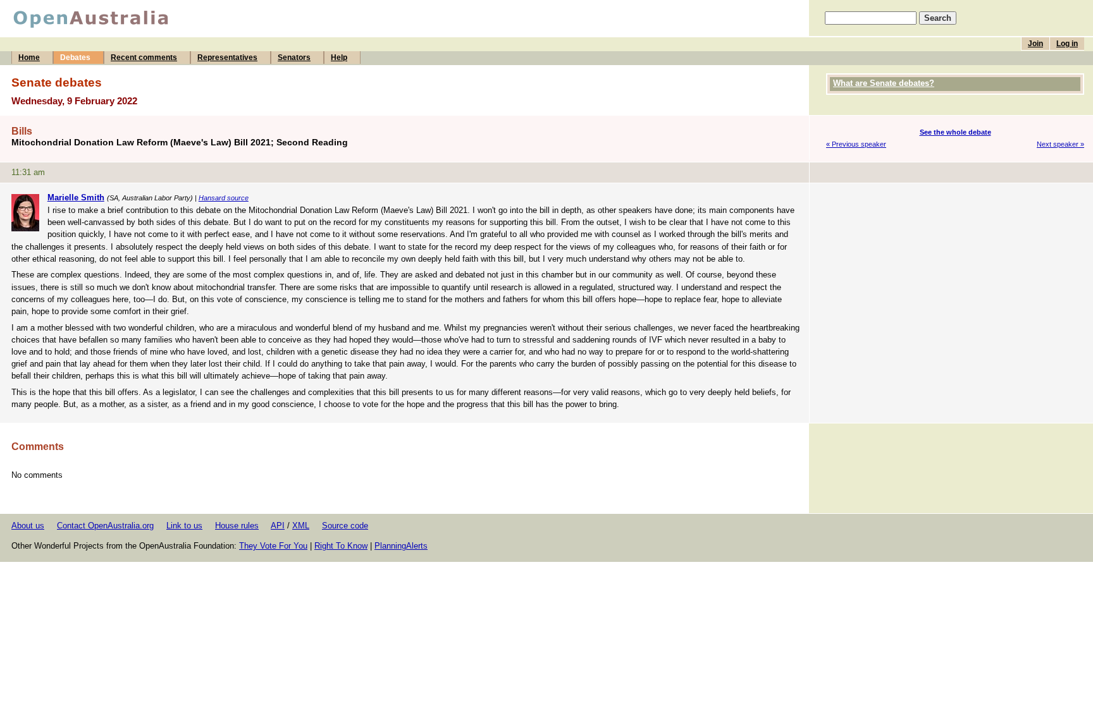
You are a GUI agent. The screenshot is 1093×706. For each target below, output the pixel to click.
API (278, 525)
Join (1035, 43)
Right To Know (340, 546)
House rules (237, 525)
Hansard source (224, 198)
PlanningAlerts (401, 546)
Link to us (184, 525)
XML (300, 525)
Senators (294, 57)
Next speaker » (1060, 144)
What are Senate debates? (883, 83)
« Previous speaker (856, 144)
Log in (1067, 43)
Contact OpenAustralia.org (105, 525)
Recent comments (144, 57)
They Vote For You (273, 546)
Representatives (227, 57)
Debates (75, 57)
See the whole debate (955, 132)
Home (29, 57)
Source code (345, 525)
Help (339, 57)
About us (27, 525)
